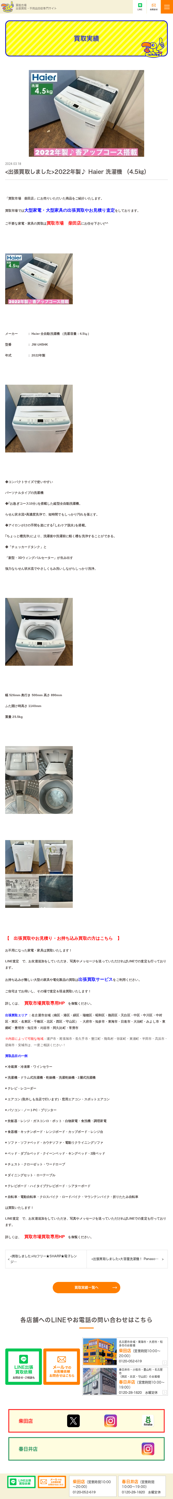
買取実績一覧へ (86, 1287)
